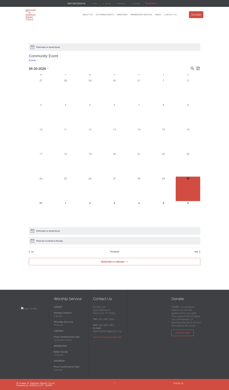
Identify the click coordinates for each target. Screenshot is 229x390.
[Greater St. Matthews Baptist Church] (31, 14)
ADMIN (48, 385)
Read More (151, 3)
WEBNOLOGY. (36, 385)
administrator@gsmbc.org (107, 331)
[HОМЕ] (78, 15)
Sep (196, 251)
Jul (32, 251)
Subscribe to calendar (112, 261)
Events (32, 60)
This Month (114, 251)
